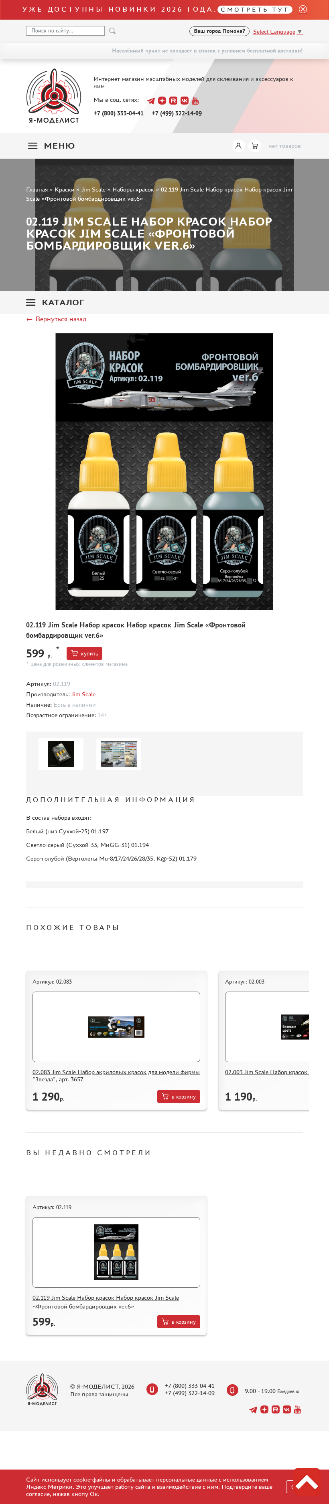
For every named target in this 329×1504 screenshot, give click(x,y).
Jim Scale (93, 189)
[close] (299, 9)
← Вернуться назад (56, 319)
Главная (37, 189)
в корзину (184, 1097)
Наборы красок (133, 189)
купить (89, 654)
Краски (65, 189)
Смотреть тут (255, 9)
